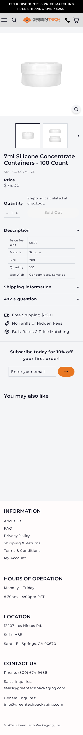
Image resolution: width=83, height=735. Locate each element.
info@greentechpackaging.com (33, 704)
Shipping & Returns (22, 543)
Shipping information (28, 287)
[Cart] (76, 20)
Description (17, 230)
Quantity (13, 203)
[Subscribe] (66, 372)
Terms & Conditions (22, 550)
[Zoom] (76, 109)
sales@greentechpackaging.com (34, 688)
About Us (12, 521)
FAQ (8, 528)
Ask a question (20, 299)
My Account (15, 558)
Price (9, 180)
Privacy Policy (17, 536)
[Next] (76, 136)
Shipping (35, 198)
